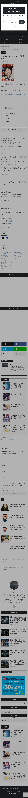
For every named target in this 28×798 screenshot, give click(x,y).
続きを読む (14, 26)
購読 (22, 22)
